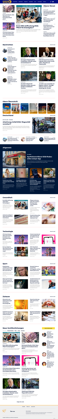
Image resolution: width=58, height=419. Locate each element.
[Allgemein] (25, 108)
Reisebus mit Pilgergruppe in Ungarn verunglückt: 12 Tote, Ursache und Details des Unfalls (12, 80)
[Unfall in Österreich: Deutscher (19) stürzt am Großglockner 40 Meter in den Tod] (5, 60)
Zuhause (32, 111)
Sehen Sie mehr (52, 44)
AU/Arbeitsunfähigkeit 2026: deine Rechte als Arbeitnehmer (8, 216)
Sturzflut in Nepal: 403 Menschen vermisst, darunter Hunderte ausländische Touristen (28, 86)
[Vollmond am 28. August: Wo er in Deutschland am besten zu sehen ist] (41, 139)
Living (19, 330)
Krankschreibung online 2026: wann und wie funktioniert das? (30, 139)
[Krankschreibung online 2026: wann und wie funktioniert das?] (23, 139)
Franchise (22, 330)
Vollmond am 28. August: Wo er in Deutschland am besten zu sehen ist (49, 139)
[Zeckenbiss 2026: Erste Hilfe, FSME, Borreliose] (22, 173)
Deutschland (45, 9)
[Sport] (51, 108)
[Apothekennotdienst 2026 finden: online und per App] (14, 159)
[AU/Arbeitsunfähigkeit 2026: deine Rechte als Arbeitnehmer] (21, 219)
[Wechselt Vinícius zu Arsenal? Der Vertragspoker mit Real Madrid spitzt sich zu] (48, 271)
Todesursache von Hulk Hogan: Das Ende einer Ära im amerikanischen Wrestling (50, 364)
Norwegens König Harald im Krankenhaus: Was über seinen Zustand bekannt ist (28, 61)
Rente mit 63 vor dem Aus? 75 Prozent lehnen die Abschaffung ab (49, 20)
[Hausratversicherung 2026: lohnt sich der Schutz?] (48, 304)
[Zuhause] (33, 108)
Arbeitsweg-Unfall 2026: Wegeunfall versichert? (16, 123)
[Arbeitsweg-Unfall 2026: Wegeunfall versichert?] (43, 125)
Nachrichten (8, 45)
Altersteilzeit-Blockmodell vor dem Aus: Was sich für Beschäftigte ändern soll (49, 34)
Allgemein (23, 111)
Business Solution (10, 330)
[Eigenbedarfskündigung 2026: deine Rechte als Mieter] (48, 316)
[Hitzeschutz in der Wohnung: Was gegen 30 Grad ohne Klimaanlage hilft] (21, 304)
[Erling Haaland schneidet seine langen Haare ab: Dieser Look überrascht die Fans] (21, 271)
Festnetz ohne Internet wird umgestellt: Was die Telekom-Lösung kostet (29, 370)
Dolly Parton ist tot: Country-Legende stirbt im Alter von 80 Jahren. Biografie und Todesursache (46, 62)
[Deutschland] (7, 108)
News (16, 330)
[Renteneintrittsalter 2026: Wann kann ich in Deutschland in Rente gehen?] (9, 8)
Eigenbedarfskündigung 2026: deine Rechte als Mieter (35, 313)
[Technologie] (42, 108)
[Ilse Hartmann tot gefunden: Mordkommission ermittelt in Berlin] (5, 51)
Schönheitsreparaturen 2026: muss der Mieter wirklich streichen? (8, 313)
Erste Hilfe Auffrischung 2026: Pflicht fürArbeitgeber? (27, 27)
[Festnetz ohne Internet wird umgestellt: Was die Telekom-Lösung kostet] (48, 239)
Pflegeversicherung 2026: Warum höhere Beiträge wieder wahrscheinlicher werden (34, 203)
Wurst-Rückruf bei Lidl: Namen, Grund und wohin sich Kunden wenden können (13, 139)
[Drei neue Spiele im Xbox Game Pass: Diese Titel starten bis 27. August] (21, 251)
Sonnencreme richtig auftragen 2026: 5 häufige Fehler (8, 182)
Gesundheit (7, 198)
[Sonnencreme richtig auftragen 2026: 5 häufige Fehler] (9, 173)
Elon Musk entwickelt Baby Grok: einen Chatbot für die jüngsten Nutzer (50, 335)
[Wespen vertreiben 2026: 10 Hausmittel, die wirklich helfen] (49, 173)
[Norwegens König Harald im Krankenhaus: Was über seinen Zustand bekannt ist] (29, 52)
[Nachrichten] (16, 108)
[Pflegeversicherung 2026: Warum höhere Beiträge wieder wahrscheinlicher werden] (48, 206)
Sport (49, 111)
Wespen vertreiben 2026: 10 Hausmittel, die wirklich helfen (49, 182)
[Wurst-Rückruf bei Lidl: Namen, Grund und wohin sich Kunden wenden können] (5, 139)
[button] (50, 1)
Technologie (5, 30)
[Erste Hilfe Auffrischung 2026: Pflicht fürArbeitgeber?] (29, 14)
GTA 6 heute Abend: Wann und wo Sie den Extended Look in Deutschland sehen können (7, 237)
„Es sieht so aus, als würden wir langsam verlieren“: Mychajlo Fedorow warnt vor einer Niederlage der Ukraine (46, 86)
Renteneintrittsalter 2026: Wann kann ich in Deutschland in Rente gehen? (30, 347)
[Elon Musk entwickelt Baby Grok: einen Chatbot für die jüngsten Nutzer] (44, 335)
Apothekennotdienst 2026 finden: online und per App (39, 158)
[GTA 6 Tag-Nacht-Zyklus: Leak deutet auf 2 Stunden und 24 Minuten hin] (48, 251)
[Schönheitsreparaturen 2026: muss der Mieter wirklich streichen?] (21, 316)
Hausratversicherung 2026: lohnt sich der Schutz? (34, 301)
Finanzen (4, 13)
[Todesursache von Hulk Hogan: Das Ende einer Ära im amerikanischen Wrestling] (44, 364)
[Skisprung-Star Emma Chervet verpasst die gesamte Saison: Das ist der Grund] (21, 284)
